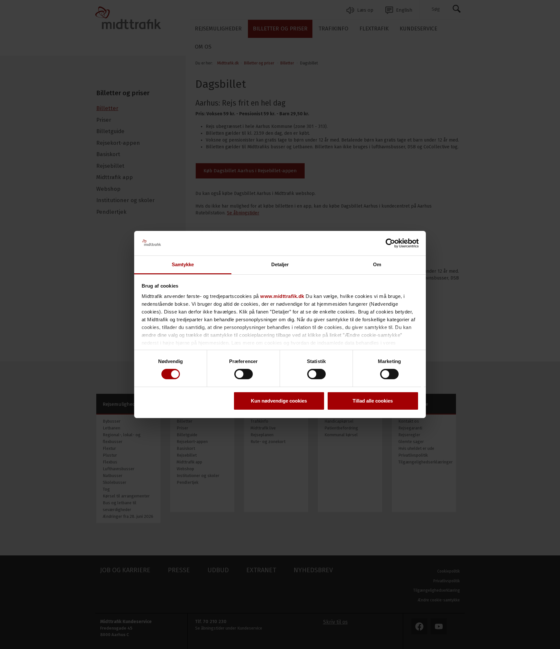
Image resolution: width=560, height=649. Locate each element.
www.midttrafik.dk (282, 296)
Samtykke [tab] (183, 265)
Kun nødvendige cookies (279, 401)
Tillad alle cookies (373, 401)
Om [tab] (377, 265)
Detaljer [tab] (280, 265)
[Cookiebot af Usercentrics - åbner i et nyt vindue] (390, 243)
